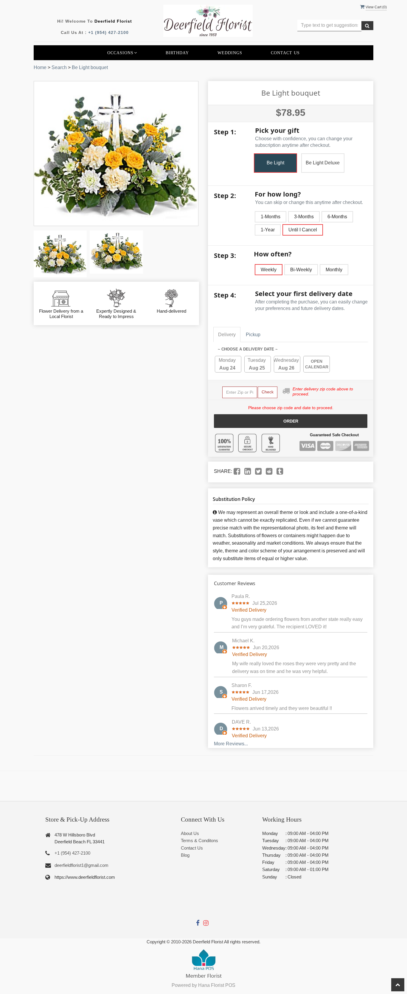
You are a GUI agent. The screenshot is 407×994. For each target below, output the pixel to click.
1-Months (270, 216)
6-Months (337, 216)
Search (59, 67)
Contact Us (285, 52)
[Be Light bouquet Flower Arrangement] (60, 253)
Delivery (227, 334)
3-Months (304, 216)
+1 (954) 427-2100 (108, 32)
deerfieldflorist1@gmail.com (81, 865)
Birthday (177, 52)
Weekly (268, 269)
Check (268, 392)
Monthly (334, 269)
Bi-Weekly (301, 269)
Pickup (253, 334)
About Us (190, 833)
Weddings (230, 52)
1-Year (268, 229)
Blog (185, 855)
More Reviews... (231, 743)
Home (40, 67)
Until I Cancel (302, 229)
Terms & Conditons (199, 840)
